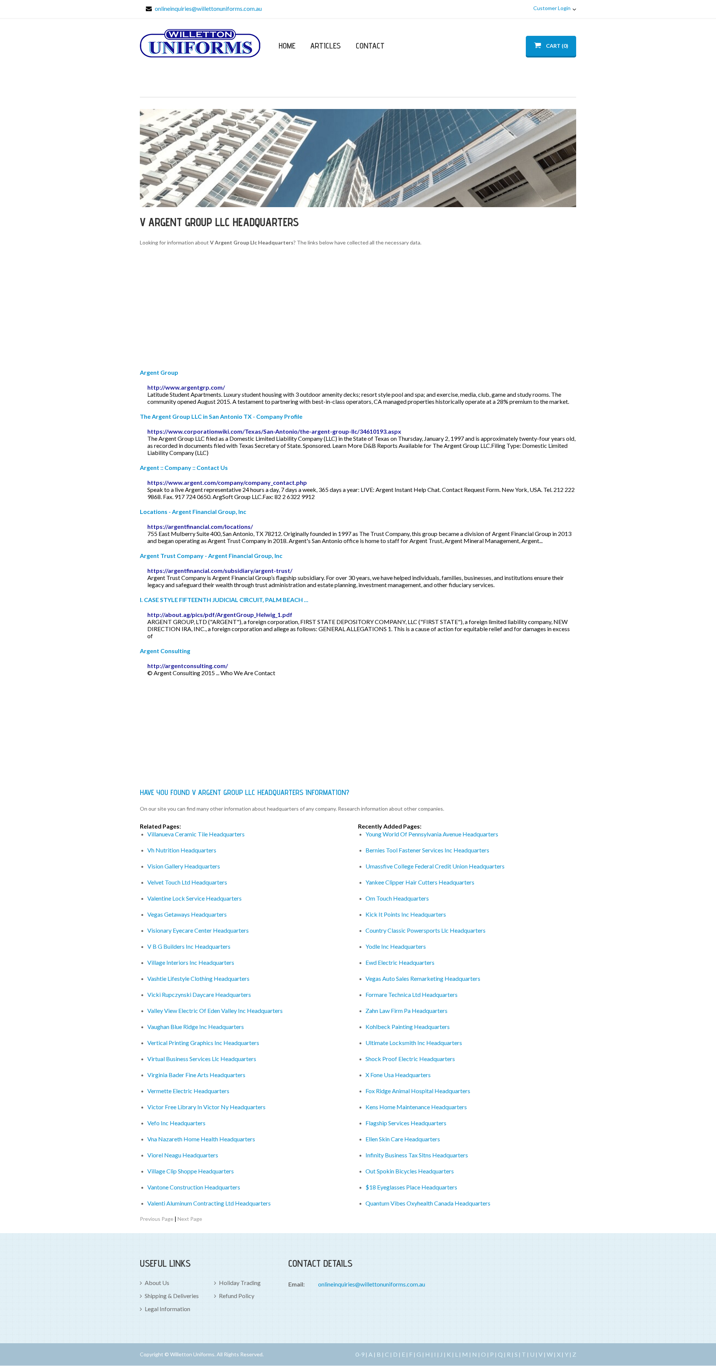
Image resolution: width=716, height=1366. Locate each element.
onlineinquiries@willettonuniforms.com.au (208, 8)
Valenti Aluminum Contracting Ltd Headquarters (209, 1203)
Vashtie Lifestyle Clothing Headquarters (198, 978)
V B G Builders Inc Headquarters (188, 946)
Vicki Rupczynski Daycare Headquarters (199, 994)
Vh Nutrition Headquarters (181, 850)
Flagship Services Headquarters (405, 1122)
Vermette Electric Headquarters (188, 1090)
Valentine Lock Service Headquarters (194, 898)
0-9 (359, 1354)
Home (287, 45)
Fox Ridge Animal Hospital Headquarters (417, 1090)
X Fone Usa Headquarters (398, 1074)
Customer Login (552, 8)
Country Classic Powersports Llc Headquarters (425, 930)
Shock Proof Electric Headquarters (410, 1058)
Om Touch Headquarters (397, 898)
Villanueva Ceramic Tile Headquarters (196, 834)
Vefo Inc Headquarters (176, 1122)
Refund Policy (236, 1295)
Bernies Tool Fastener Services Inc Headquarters (427, 850)
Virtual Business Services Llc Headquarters (201, 1058)
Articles (325, 45)
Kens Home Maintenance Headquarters (416, 1106)
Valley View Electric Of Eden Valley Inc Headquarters (215, 1010)
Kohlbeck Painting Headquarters (407, 1026)
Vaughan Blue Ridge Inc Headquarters (195, 1026)
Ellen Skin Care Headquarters (402, 1138)
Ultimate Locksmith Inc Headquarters (413, 1042)
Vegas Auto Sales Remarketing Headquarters (422, 978)
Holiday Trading (240, 1282)
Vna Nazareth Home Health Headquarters (201, 1138)
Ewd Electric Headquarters (399, 962)
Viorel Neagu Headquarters (182, 1154)
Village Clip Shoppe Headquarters (190, 1171)
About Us (157, 1282)
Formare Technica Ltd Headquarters (411, 994)
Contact (370, 45)
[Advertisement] (358, 308)
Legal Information (167, 1308)
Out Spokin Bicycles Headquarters (409, 1171)
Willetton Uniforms (200, 43)
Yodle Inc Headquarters (395, 946)
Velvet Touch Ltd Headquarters (187, 882)
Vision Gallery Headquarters (183, 866)
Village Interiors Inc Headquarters (190, 962)
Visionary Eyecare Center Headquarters (198, 930)
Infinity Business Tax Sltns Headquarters (416, 1154)
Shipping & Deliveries (172, 1295)
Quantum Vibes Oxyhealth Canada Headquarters (427, 1203)
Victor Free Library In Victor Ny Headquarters (206, 1106)
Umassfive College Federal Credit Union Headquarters (435, 866)
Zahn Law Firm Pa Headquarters (406, 1010)
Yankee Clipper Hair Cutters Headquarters (419, 882)
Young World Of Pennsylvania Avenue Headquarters (431, 834)
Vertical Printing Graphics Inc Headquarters (203, 1042)
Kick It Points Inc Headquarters (405, 914)
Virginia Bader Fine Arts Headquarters (196, 1074)
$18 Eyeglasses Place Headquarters (411, 1187)
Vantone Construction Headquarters (193, 1187)
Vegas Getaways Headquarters (187, 914)
